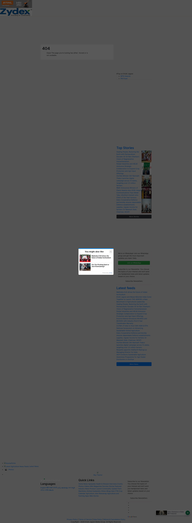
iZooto (110, 272)
